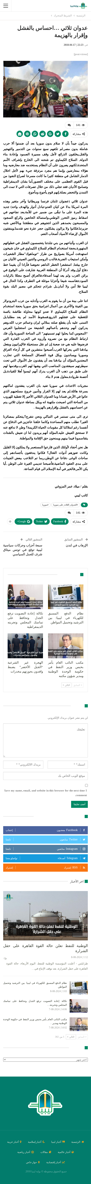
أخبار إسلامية (34, 1141)
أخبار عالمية (64, 1152)
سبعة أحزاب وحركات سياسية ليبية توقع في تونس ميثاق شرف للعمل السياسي (22, 550)
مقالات (44, 1152)
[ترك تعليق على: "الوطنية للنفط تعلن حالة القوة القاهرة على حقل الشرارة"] (4, 958)
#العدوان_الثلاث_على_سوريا (65, 505)
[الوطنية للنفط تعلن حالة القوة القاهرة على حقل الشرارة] (45, 915)
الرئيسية (75, 1141)
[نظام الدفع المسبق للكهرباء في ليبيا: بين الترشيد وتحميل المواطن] (65, 596)
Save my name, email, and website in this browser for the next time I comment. (45, 793)
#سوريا (45, 505)
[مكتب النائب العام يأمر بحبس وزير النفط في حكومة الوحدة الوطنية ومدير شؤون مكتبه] (65, 645)
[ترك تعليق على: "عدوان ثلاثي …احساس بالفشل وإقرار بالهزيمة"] (69, 125)
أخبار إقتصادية (53, 1162)
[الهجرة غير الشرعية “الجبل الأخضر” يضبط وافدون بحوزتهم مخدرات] (25, 645)
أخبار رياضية (23, 1152)
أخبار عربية (13, 1141)
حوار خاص (31, 1162)
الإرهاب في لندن (77, 545)
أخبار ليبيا (56, 1141)
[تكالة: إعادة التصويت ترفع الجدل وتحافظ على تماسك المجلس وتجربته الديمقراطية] (25, 596)
